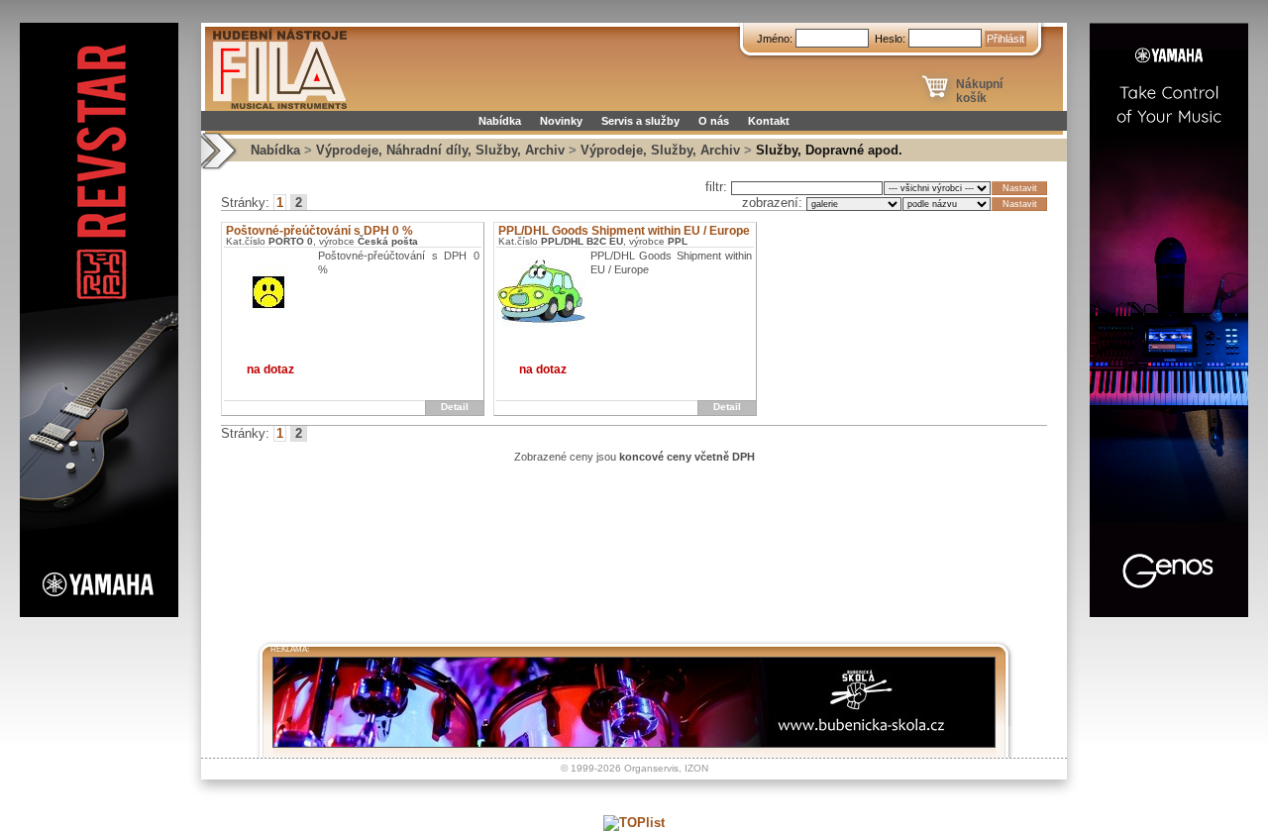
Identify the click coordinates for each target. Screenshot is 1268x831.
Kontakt (769, 121)
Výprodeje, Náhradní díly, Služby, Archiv (440, 150)
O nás (713, 121)
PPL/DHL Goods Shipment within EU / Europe (624, 231)
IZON (696, 768)
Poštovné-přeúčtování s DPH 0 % (319, 231)
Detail (455, 406)
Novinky (561, 121)
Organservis (651, 768)
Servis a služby (640, 121)
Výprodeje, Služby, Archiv (660, 150)
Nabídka (499, 121)
